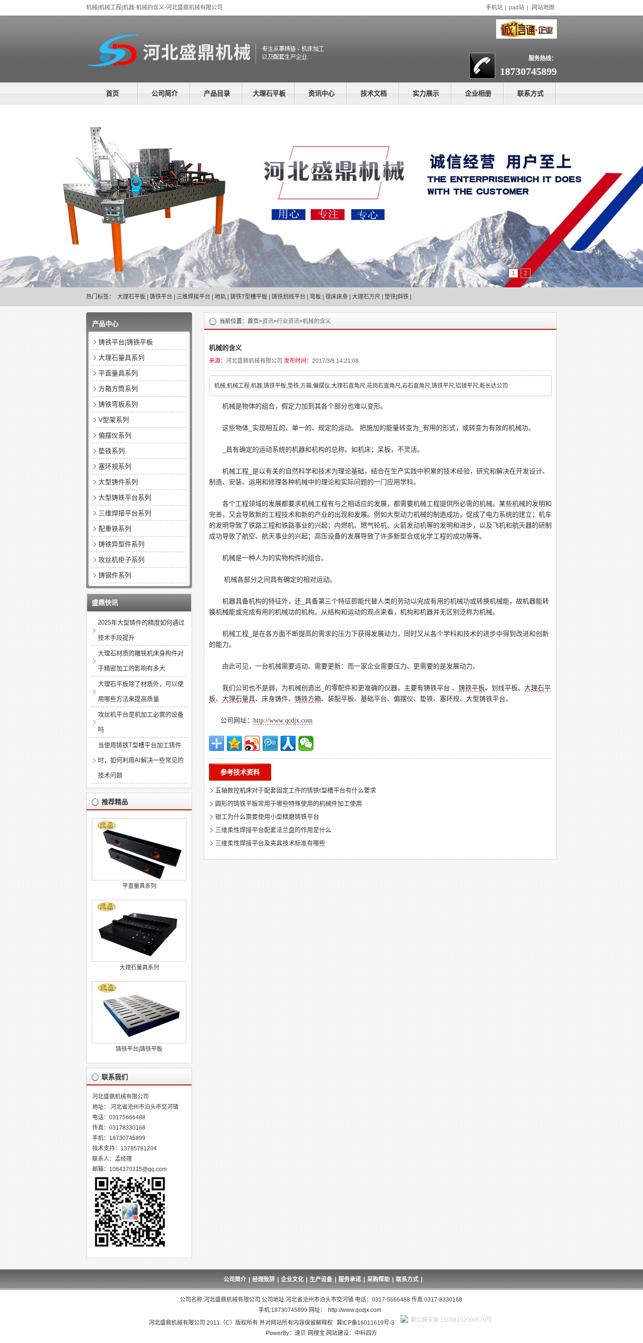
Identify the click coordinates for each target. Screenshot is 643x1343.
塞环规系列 (114, 466)
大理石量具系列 (121, 357)
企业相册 (478, 93)
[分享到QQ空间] (234, 743)
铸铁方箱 (308, 698)
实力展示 (426, 93)
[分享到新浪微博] (252, 743)
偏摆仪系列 (114, 435)
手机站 (494, 7)
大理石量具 (238, 698)
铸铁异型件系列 (121, 544)
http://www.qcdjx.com (283, 720)
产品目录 (217, 93)
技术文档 (374, 93)
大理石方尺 (366, 296)
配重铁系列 (114, 528)
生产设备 (321, 1279)
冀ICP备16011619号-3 (365, 1322)
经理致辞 (263, 1279)
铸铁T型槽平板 (248, 296)
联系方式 (530, 93)
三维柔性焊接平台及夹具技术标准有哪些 (270, 842)
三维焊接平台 (193, 296)
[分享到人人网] (288, 743)
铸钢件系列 (114, 575)
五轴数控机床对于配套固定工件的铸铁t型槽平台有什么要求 (295, 790)
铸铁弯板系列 (118, 404)
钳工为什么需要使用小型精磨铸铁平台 (267, 816)
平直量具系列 (118, 373)
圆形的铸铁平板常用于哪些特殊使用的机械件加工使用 (288, 803)
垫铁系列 (111, 451)
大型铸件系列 (118, 482)
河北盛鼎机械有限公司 (254, 361)
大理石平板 (269, 93)
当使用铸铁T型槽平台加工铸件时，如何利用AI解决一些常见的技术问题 (141, 760)
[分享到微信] (305, 743)
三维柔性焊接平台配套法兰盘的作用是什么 (273, 829)
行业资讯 (288, 321)
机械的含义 (317, 321)
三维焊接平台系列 (124, 513)
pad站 (516, 7)
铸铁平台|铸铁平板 (125, 342)
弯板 (315, 296)
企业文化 (292, 1279)
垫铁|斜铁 (397, 296)
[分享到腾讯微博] (270, 743)
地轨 (220, 296)
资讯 (267, 321)
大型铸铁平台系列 (124, 497)
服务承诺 (349, 1279)
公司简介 (165, 93)
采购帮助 (378, 1279)
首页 (112, 93)
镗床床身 (336, 296)
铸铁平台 (161, 296)
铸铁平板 (471, 688)
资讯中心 (321, 93)
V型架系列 (113, 419)
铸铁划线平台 (288, 296)
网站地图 (543, 7)
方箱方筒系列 (118, 388)
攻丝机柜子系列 (121, 559)
